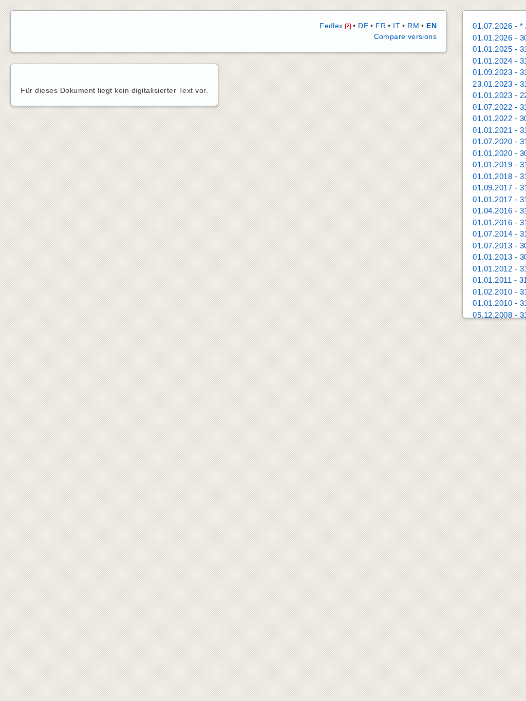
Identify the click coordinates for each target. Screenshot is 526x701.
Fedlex (332, 26)
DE (363, 26)
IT (396, 26)
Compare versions (405, 36)
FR (380, 26)
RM (413, 26)
